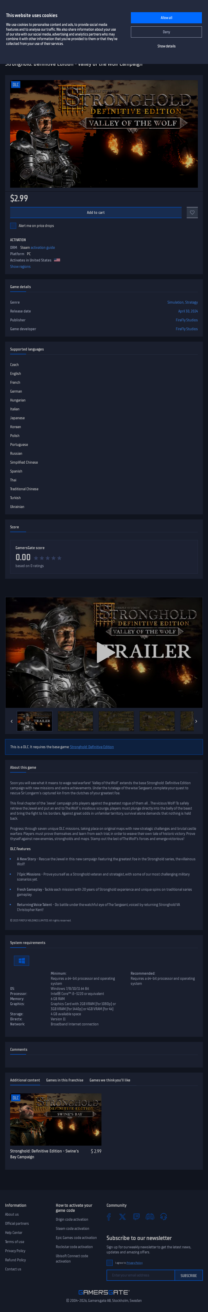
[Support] (163, 1216)
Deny (166, 32)
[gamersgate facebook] (109, 1216)
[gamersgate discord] (150, 1216)
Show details (167, 46)
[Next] (196, 721)
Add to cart (96, 212)
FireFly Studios (187, 320)
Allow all (166, 17)
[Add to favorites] (192, 212)
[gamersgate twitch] (136, 1216)
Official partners (17, 1223)
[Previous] (11, 721)
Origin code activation (72, 1219)
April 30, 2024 (188, 311)
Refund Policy (15, 1260)
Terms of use (14, 1241)
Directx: (16, 1019)
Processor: (18, 993)
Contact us (13, 1269)
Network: (17, 1024)
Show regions (20, 266)
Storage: (16, 1014)
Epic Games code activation (76, 1237)
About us (12, 1214)
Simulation (175, 302)
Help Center (13, 1232)
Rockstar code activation (74, 1246)
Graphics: (17, 1003)
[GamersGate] (104, 1295)
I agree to (129, 1263)
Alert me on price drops (36, 225)
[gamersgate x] (122, 1216)
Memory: (17, 998)
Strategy (191, 302)
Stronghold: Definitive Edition (92, 746)
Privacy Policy (15, 1250)
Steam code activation (72, 1228)
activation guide (43, 247)
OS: (12, 988)
